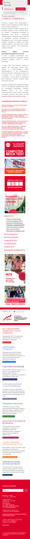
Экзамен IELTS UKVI (10, 240)
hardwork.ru (13, 521)
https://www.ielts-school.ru (10, 379)
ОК (26, 490)
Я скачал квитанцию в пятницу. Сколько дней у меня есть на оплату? (14, 105)
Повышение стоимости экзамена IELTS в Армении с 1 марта (20, 318)
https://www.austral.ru (8, 416)
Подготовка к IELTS (10, 243)
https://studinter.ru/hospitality (10, 437)
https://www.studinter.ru (9, 362)
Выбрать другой (8, 9)
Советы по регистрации (13, 219)
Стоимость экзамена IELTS (8, 16)
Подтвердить (21, 9)
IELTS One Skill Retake (11, 237)
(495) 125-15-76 (10, 504)
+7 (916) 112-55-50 (14, 506)
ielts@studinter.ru (11, 507)
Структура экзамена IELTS (14, 221)
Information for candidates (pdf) (15, 231)
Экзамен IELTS (9, 216)
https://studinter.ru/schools (10, 457)
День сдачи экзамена (12, 229)
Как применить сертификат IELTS (14, 250)
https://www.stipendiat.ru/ (9, 399)
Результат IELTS (9, 246)
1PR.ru (14, 522)
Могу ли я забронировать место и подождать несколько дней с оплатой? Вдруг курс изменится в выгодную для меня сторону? (14, 128)
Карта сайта (5, 525)
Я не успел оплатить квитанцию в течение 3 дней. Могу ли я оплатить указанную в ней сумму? (14, 110)
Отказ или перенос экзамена (15, 227)
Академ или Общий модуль (14, 223)
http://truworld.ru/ (7, 475)
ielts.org (14, 532)
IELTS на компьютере (11, 234)
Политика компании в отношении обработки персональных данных (14, 514)
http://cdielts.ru (7, 342)
